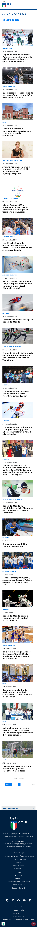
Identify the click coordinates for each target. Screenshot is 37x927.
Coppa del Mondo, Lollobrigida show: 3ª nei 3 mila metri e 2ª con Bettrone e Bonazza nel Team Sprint (17, 356)
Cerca (18, 872)
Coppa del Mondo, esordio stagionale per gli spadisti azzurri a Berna (15, 618)
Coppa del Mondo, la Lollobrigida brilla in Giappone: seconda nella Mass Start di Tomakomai (17, 509)
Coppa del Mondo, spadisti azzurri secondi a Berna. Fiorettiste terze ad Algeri (15, 393)
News (18, 862)
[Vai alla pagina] (28, 784)
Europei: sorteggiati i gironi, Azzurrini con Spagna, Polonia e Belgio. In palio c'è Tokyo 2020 (17, 581)
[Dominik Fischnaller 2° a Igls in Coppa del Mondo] (17, 302)
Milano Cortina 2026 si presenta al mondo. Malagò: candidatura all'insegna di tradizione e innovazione (16, 208)
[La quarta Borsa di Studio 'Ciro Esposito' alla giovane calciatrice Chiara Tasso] (17, 749)
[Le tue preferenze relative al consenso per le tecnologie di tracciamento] (3, 923)
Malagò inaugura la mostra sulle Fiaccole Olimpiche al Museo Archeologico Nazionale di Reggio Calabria (17, 731)
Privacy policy (18, 913)
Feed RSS (18, 878)
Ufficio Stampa (18, 853)
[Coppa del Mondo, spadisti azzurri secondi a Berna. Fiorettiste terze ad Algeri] (17, 374)
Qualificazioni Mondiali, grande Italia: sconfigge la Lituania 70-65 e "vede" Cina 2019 (17, 95)
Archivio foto (18, 869)
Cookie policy (18, 916)
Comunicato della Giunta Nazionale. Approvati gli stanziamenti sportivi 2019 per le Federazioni (17, 693)
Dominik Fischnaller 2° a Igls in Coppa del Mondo (17, 320)
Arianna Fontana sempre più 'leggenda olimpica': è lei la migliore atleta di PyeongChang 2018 (16, 170)
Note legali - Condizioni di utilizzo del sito (18, 920)
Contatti (18, 907)
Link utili (18, 875)
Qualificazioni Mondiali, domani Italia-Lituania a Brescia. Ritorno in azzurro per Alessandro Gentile (17, 246)
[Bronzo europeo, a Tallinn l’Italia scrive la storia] (17, 527)
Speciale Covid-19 (18, 888)
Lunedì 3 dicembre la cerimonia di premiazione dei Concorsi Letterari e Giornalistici (16, 132)
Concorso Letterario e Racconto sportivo (18, 856)
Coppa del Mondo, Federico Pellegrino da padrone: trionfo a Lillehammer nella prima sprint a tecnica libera (17, 58)
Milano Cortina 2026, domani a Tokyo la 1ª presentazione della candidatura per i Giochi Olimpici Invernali (17, 284)
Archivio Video (18, 866)
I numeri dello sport (18, 859)
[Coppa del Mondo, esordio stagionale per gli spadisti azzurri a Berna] (17, 598)
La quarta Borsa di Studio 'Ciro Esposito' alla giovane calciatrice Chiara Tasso (17, 768)
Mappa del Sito (18, 910)
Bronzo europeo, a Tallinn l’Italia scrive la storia (15, 545)
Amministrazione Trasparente (18, 881)
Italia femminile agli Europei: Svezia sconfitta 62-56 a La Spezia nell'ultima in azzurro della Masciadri (16, 655)
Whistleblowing (19, 885)
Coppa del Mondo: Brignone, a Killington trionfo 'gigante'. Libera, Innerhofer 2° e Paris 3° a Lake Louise (17, 430)
